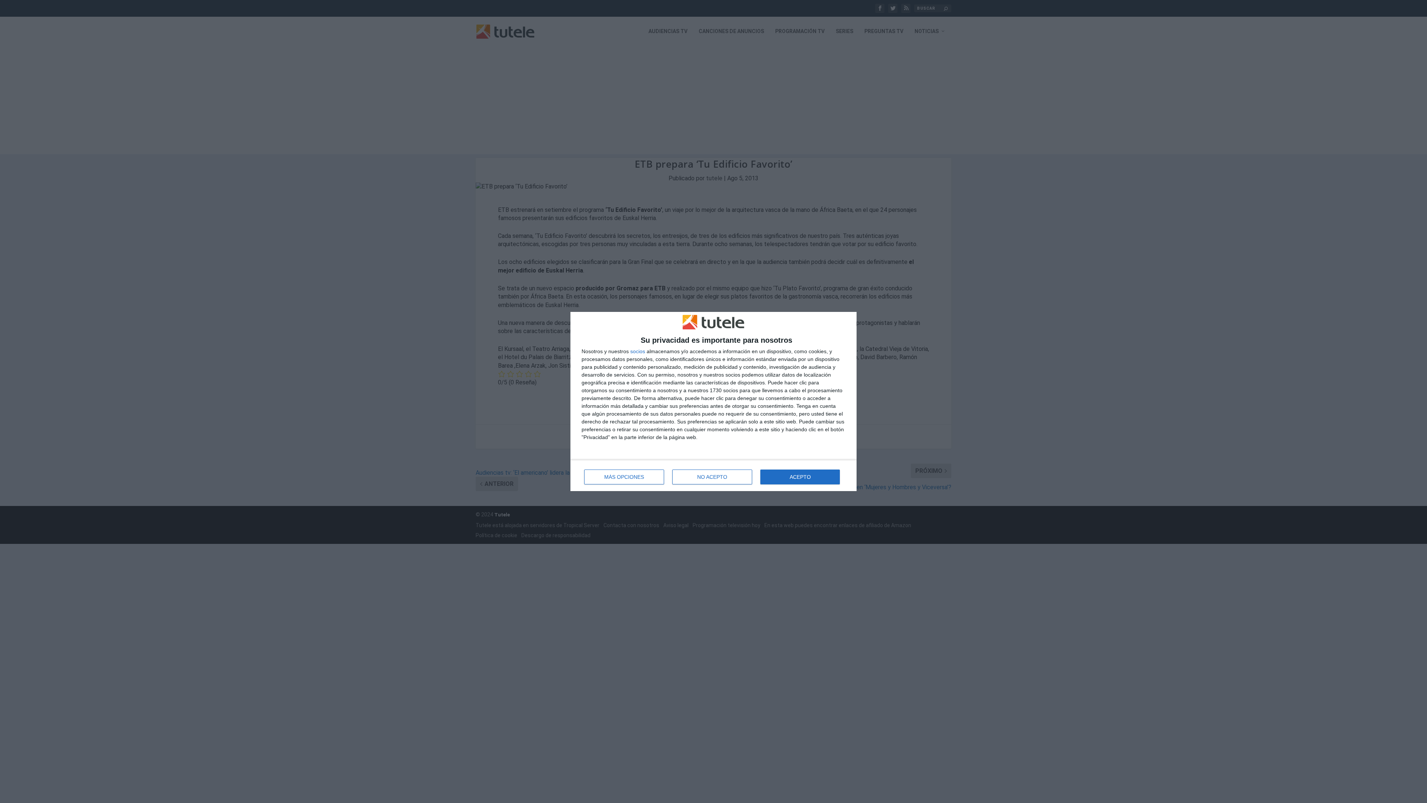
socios (637, 351)
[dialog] (713, 401)
